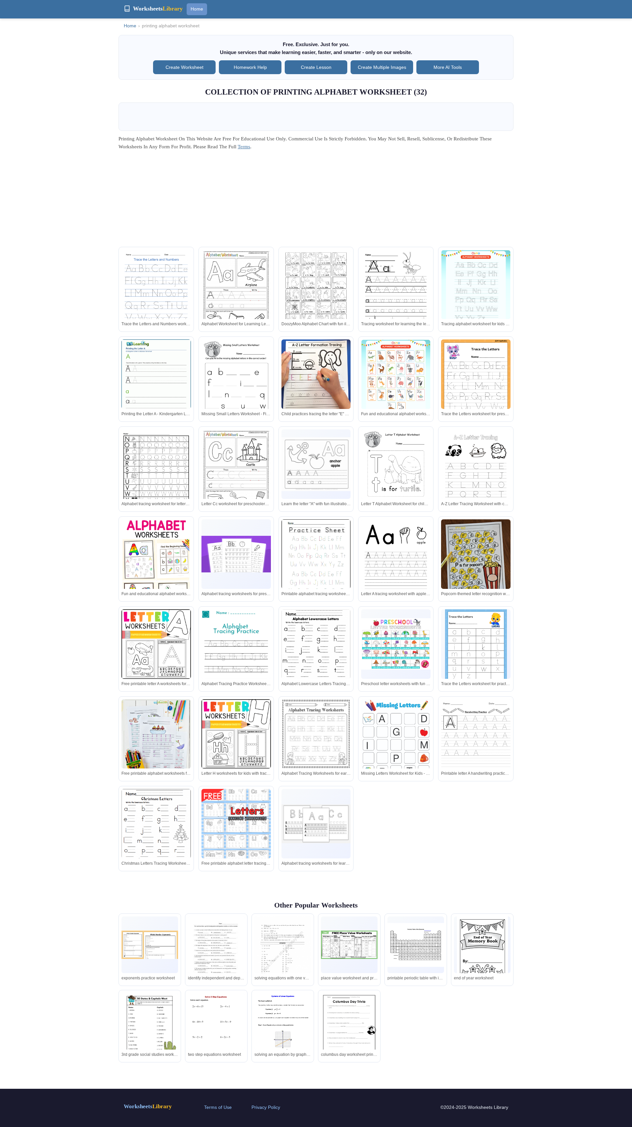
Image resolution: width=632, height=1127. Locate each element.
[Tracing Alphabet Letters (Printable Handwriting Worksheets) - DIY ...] (156, 295)
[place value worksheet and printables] (349, 945)
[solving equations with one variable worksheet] (282, 951)
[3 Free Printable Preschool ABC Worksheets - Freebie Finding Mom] (396, 744)
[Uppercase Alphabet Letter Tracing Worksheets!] (156, 474)
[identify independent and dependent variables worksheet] (216, 953)
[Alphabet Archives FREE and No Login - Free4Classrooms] (316, 655)
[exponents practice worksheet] (149, 945)
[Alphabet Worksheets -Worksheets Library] (156, 644)
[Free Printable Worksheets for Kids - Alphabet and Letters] (476, 645)
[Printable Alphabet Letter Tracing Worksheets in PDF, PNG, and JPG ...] (476, 475)
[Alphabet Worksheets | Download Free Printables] (476, 294)
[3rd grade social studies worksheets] (149, 1029)
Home (197, 9)
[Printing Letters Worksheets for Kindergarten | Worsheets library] (156, 384)
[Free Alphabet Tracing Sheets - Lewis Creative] (236, 554)
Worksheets (148, 1106)
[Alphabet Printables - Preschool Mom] (396, 644)
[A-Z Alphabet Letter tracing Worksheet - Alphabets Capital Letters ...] (476, 385)
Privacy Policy (265, 1107)
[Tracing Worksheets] (396, 295)
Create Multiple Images (382, 67)
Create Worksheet (184, 67)
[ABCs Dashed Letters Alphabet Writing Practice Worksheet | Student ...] (316, 564)
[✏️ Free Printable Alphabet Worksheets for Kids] (156, 757)
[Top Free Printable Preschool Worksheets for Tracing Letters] (316, 824)
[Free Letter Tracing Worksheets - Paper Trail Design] (396, 564)
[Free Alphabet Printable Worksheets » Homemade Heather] (236, 295)
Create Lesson (316, 67)
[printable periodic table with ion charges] (415, 945)
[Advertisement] (316, 201)
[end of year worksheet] (482, 949)
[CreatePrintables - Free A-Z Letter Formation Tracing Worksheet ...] (316, 383)
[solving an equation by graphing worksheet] (282, 1029)
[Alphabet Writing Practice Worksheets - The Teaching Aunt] (236, 841)
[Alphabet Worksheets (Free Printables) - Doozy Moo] (316, 295)
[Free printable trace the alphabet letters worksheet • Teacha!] (236, 658)
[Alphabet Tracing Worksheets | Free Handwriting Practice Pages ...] (476, 748)
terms (244, 146)
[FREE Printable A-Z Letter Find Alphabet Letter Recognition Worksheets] (476, 561)
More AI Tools (448, 67)
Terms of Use (218, 1107)
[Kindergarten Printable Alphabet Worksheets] (316, 734)
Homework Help (250, 67)
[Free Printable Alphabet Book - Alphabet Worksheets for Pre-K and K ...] (316, 464)
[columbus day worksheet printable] (349, 1029)
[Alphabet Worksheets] (156, 571)
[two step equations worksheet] (216, 1034)
